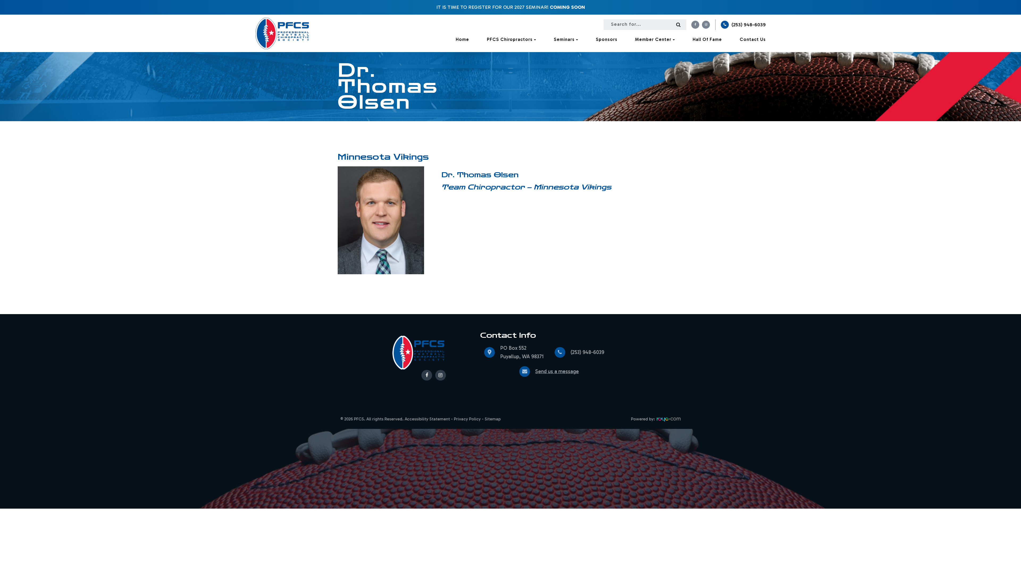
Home (462, 39)
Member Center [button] (653, 39)
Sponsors (606, 39)
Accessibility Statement (427, 418)
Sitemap (493, 418)
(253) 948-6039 (748, 25)
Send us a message (557, 371)
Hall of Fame (707, 39)
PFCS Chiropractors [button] (510, 39)
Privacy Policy (467, 418)
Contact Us (753, 39)
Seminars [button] (564, 39)
